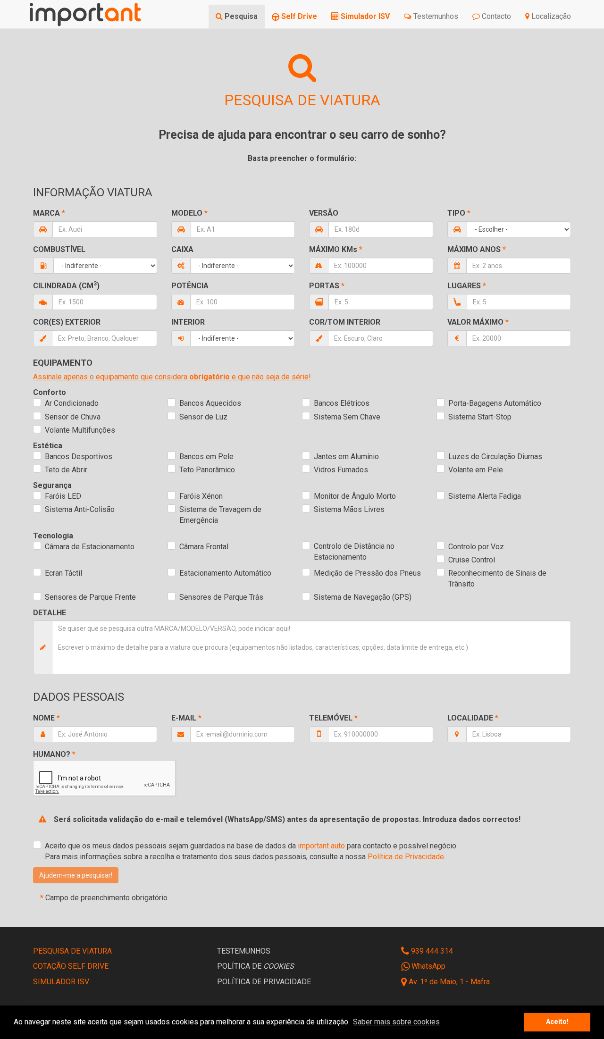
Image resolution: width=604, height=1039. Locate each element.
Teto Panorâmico (207, 469)
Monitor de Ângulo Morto (355, 496)
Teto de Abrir (66, 469)
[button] (75, 875)
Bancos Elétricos (341, 403)
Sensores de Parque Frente (90, 597)
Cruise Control (471, 559)
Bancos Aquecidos (210, 403)
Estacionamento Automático (225, 573)
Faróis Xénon (201, 496)
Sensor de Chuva (73, 416)
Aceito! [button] (557, 1022)
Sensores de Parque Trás (221, 597)
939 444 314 (431, 951)
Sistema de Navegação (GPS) (362, 597)
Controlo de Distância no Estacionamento (354, 551)
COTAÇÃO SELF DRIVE (71, 966)
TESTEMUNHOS (243, 951)
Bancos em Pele (206, 456)
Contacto (495, 16)
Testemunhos (434, 16)
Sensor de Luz (203, 416)
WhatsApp (427, 966)
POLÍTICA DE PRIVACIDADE (264, 981)
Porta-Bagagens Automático (494, 403)
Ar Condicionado (72, 403)
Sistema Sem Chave (347, 416)
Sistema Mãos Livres (349, 509)
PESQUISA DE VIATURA (72, 951)
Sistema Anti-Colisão (80, 509)
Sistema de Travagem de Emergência (220, 515)
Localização (550, 16)
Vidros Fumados (341, 469)
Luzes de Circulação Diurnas (495, 456)
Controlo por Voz (476, 546)
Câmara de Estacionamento (89, 546)
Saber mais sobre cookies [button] (396, 1021)
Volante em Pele (475, 469)
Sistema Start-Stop (480, 416)
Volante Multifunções (80, 430)
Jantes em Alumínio (346, 456)
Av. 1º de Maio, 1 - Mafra (449, 981)
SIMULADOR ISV (61, 981)
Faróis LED (63, 496)
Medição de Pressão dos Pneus (367, 573)
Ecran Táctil (63, 573)
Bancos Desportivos (78, 456)
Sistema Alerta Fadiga (484, 496)
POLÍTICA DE (255, 966)
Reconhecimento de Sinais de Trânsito (497, 578)
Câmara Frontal (203, 546)
